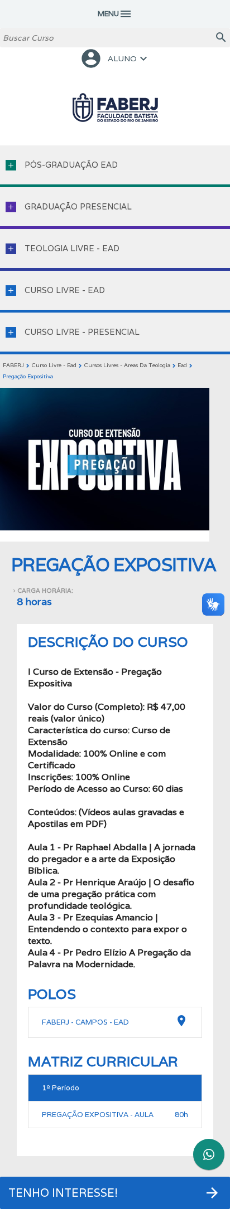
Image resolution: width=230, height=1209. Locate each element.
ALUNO (115, 58)
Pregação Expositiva (28, 376)
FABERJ (13, 365)
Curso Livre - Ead (53, 365)
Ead (182, 365)
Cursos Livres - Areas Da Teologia (127, 365)
